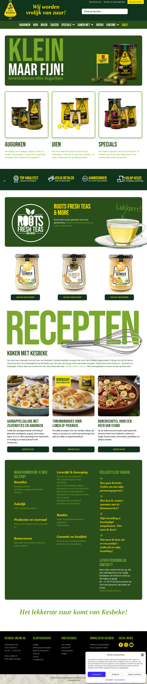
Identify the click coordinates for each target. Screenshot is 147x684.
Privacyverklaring (119, 680)
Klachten (18, 492)
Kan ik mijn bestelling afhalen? (70, 491)
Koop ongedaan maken (99, 648)
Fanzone (111, 25)
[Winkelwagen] (134, 11)
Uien (35, 25)
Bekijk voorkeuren (134, 674)
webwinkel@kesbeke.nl (110, 590)
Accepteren (96, 674)
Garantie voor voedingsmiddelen (71, 541)
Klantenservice (95, 2)
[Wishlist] (141, 11)
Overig (99, 25)
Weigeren (115, 674)
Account (36, 654)
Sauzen (54, 25)
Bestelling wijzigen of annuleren (28, 489)
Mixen (44, 25)
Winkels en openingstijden (114, 2)
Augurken (24, 25)
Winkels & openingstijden (99, 645)
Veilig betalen (63, 525)
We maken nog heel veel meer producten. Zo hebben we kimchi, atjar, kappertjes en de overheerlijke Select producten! (119, 154)
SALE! (125, 25)
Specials (66, 25)
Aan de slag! (28, 449)
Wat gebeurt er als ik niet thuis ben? (73, 488)
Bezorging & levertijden (42, 648)
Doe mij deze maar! (25, 297)
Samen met (84, 25)
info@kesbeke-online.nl (75, 366)
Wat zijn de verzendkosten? (69, 476)
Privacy (36, 657)
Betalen (36, 645)
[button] (142, 655)
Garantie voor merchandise (69, 544)
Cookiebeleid (109, 680)
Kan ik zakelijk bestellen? (25, 508)
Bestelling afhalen (22, 486)
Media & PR (66, 648)
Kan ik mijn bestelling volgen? (70, 485)
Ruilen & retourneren (41, 651)
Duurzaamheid (67, 651)
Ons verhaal (66, 645)
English (64, 654)
